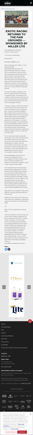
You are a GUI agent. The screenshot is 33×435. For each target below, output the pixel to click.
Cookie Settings (10, 432)
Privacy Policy (15, 429)
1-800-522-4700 (26, 383)
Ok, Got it (22, 432)
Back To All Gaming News (8, 8)
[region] (16, 423)
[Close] (30, 414)
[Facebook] (6, 249)
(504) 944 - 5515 (6, 356)
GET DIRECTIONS (6, 367)
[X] (9, 249)
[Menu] (31, 3)
